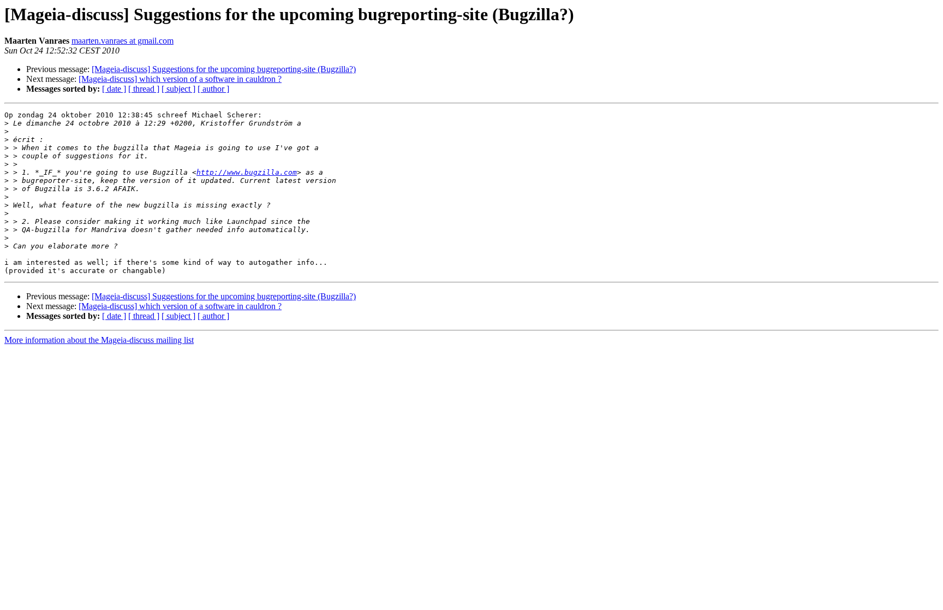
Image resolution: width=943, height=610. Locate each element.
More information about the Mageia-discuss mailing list (99, 340)
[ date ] (114, 88)
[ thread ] (143, 88)
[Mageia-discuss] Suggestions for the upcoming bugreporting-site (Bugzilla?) (224, 69)
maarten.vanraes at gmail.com (122, 40)
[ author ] (213, 88)
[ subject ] (178, 88)
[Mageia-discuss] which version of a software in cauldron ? (180, 79)
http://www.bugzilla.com (246, 172)
